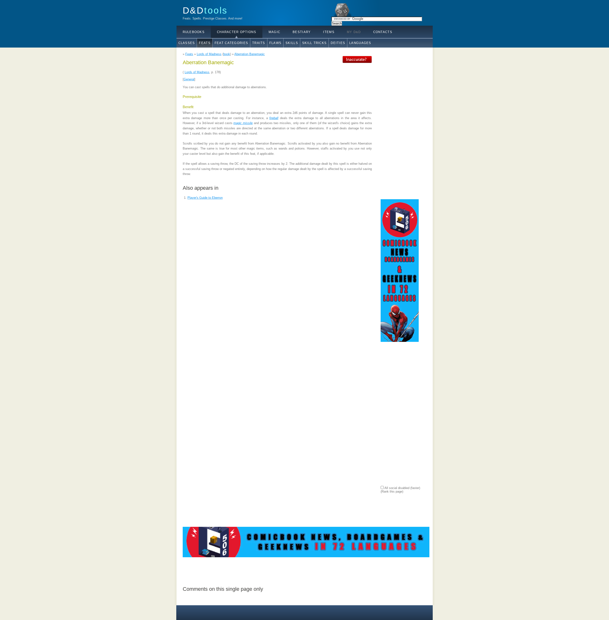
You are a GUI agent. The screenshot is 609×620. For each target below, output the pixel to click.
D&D (205, 10)
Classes (186, 43)
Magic (274, 32)
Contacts (382, 32)
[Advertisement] (400, 127)
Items (328, 32)
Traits (258, 43)
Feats (204, 43)
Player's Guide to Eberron (205, 197)
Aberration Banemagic (249, 54)
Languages (360, 43)
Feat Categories (231, 43)
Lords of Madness (209, 54)
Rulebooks (194, 32)
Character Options (236, 32)
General (189, 79)
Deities (338, 43)
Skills (291, 43)
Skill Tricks (314, 43)
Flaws (275, 43)
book (226, 54)
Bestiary (302, 32)
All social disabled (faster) (402, 488)
